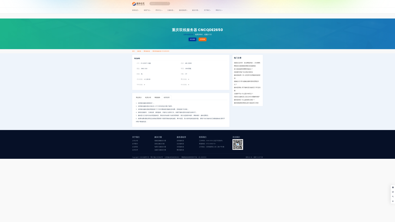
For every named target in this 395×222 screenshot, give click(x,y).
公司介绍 (135, 140)
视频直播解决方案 (160, 140)
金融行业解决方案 (160, 150)
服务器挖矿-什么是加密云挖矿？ (244, 100)
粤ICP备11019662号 (156, 157)
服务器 (139, 51)
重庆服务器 (147, 51)
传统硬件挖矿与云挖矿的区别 (243, 72)
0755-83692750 (210, 144)
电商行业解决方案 (160, 147)
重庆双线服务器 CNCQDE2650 (161, 51)
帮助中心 (218, 10)
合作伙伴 (135, 150)
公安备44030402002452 (172, 157)
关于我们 (207, 10)
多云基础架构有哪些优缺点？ (243, 69)
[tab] (138, 97)
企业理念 (135, 147)
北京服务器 (180, 144)
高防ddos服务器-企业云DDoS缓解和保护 (247, 97)
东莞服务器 (180, 147)
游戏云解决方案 (160, 144)
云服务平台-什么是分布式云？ (243, 93)
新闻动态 (135, 10)
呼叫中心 (158, 10)
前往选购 (192, 39)
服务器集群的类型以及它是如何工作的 (246, 103)
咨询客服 (202, 39)
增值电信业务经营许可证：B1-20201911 (193, 157)
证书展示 (135, 144)
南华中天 (146, 157)
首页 (133, 51)
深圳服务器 (180, 140)
